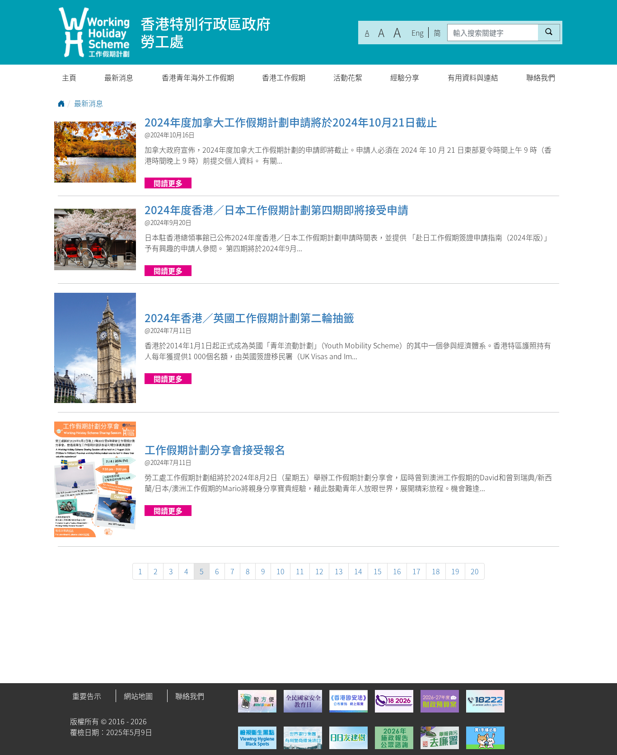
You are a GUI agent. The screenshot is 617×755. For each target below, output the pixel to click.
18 (436, 571)
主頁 (69, 77)
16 (397, 571)
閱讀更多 (168, 183)
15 (378, 571)
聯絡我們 (540, 77)
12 (319, 571)
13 (339, 571)
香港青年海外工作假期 (198, 77)
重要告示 (86, 695)
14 (358, 571)
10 (280, 571)
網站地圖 (138, 695)
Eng (417, 32)
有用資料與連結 (473, 77)
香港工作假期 (283, 77)
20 (475, 571)
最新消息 (118, 77)
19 (455, 571)
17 (416, 571)
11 (300, 571)
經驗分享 (404, 77)
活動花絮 (347, 77)
